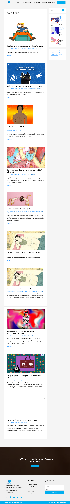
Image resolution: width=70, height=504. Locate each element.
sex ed (53, 54)
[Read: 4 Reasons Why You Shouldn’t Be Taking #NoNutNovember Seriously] (26, 319)
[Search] (63, 10)
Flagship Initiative (28, 2)
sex (59, 52)
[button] (28, 2)
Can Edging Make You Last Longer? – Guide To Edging (25, 46)
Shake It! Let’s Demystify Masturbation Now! (22, 420)
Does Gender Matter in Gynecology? (61, 38)
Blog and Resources (51, 2)
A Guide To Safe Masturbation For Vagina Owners (23, 252)
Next (45, 442)
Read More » (9, 55)
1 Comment (9, 291)
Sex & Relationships (31, 48)
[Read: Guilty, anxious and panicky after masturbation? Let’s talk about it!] (26, 157)
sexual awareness (59, 54)
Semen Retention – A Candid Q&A (18, 209)
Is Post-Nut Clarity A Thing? (16, 126)
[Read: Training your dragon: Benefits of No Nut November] (26, 73)
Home (18, 2)
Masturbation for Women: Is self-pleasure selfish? (23, 289)
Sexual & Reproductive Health (13, 49)
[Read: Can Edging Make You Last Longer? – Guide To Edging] (22, 31)
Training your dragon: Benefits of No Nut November (24, 86)
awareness (53, 50)
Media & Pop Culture (19, 88)
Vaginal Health (35, 291)
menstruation (54, 52)
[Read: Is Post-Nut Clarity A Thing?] (20, 114)
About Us (22, 2)
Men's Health (17, 48)
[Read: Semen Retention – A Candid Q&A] (20, 199)
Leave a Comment (10, 48)
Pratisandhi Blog (24, 48)
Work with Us (36, 2)
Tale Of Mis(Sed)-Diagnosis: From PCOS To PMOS (61, 18)
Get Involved (43, 2)
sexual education (54, 56)
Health (59, 50)
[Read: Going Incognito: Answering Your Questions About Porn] (26, 363)
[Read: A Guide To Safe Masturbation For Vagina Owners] (26, 240)
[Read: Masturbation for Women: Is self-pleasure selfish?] (25, 277)
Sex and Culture (39, 48)
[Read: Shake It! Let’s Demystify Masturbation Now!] (26, 407)
